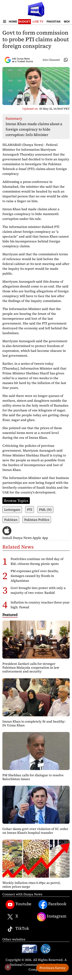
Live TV (38, 21)
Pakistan (53, 21)
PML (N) (45, 509)
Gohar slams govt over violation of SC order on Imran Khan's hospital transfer (35, 831)
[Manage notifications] (8, 967)
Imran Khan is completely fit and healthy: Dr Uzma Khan (33, 723)
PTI (29, 509)
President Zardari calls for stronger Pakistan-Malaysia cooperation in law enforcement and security (30, 667)
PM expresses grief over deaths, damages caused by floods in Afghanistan (35, 576)
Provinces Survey (52, 968)
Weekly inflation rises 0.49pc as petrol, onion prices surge (31, 884)
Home (13, 21)
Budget (24, 21)
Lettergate (12, 509)
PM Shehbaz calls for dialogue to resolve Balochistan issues (33, 777)
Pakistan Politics (36, 519)
